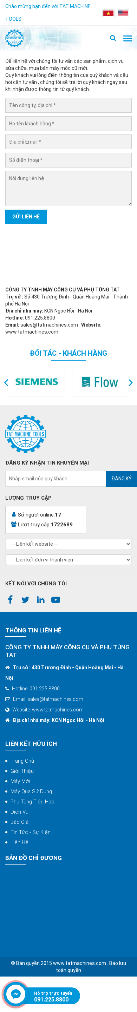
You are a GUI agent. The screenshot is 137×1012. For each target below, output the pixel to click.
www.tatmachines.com (31, 332)
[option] (36, 382)
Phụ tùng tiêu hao (32, 802)
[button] (6, 382)
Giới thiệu (22, 771)
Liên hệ (19, 842)
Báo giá (19, 822)
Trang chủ (22, 761)
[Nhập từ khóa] (113, 38)
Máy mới (20, 781)
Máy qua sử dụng (31, 791)
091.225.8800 (51, 999)
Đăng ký (121, 478)
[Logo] (14, 38)
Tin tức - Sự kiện (31, 832)
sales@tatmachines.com (49, 325)
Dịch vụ (19, 812)
